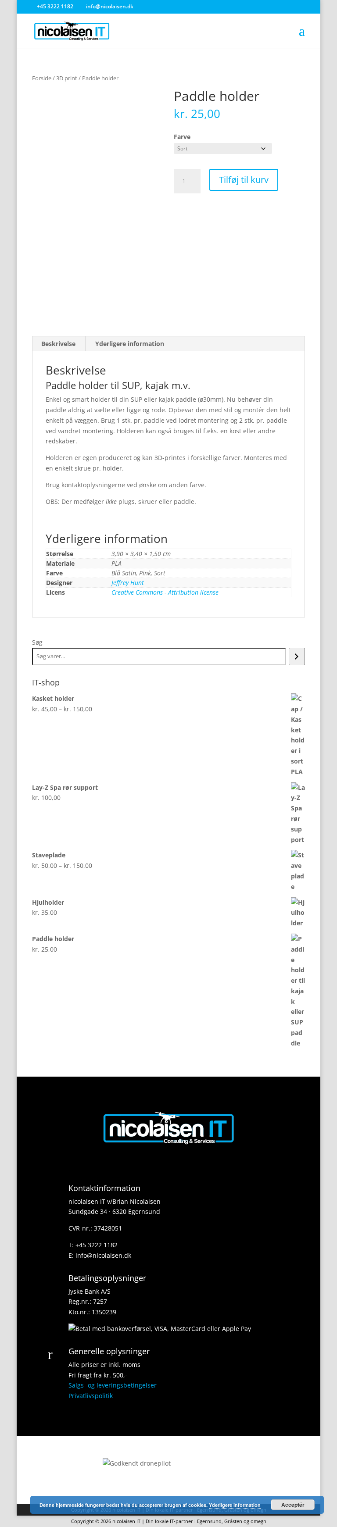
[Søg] (297, 656)
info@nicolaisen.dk (103, 1255)
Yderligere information (235, 1505)
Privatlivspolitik (90, 1395)
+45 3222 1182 (96, 1245)
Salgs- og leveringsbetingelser (112, 1385)
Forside (41, 78)
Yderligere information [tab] (129, 343)
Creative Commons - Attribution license (165, 592)
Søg (37, 642)
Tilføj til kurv (244, 180)
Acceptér (293, 1505)
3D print (66, 78)
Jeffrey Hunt (127, 582)
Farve (182, 136)
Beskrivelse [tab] (58, 343)
